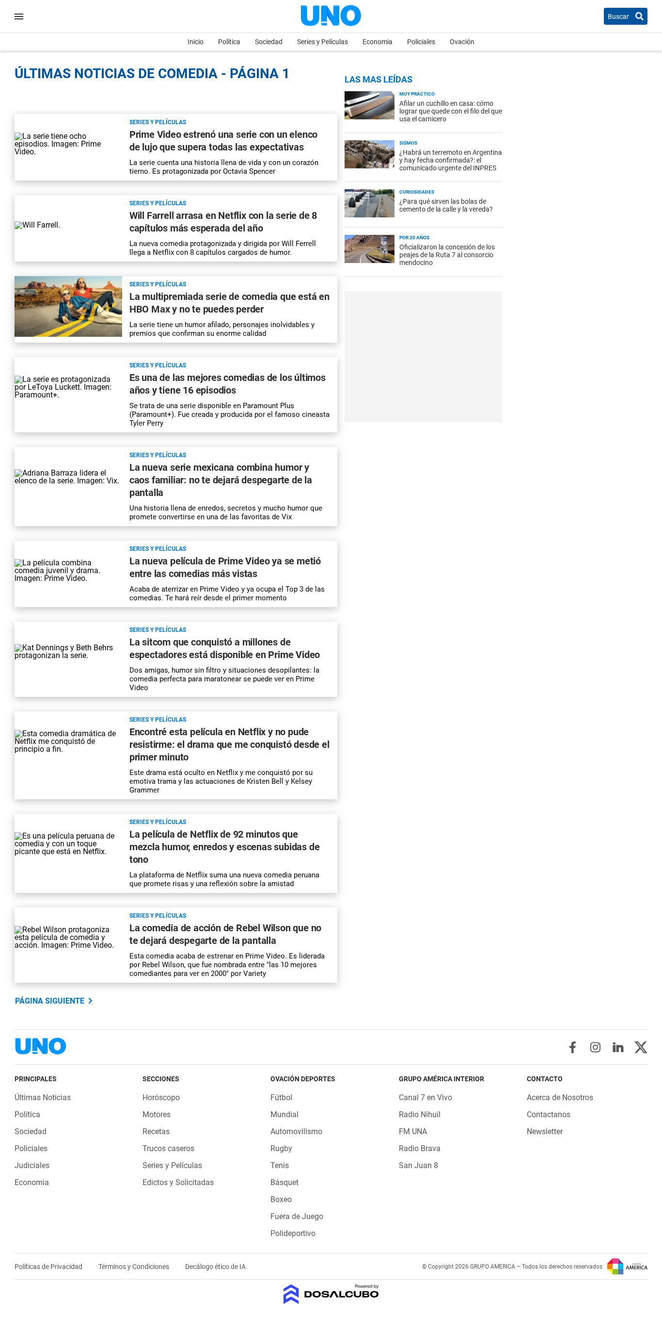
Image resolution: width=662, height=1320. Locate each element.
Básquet (284, 1182)
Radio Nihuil (420, 1114)
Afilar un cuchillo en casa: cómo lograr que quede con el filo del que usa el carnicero (450, 111)
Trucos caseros (168, 1148)
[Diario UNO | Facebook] (572, 1047)
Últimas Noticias (43, 1097)
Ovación (462, 42)
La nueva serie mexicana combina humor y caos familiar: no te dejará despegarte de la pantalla (220, 480)
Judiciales (32, 1165)
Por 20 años (414, 237)
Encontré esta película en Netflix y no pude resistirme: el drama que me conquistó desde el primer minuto (229, 744)
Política (229, 42)
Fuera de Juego (296, 1216)
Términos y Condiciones (134, 1266)
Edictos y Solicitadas (178, 1182)
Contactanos (548, 1114)
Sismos (408, 143)
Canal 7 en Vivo (425, 1097)
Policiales (421, 42)
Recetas (156, 1131)
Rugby (281, 1148)
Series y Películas (322, 42)
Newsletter (545, 1131)
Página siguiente (49, 1001)
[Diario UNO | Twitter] (640, 1047)
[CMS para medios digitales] (331, 1295)
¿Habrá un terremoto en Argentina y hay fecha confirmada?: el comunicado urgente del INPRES (450, 160)
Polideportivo (292, 1233)
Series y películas (157, 122)
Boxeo (281, 1199)
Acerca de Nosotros (560, 1097)
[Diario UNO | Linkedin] (618, 1047)
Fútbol (281, 1097)
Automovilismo (296, 1131)
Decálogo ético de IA (215, 1266)
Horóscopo (161, 1097)
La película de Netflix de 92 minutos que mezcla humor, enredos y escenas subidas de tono (224, 846)
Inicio (196, 42)
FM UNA (413, 1131)
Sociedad (269, 42)
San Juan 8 (418, 1165)
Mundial (284, 1114)
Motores (156, 1114)
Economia (378, 42)
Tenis (279, 1165)
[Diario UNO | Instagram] (595, 1047)
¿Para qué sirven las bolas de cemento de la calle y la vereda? (446, 205)
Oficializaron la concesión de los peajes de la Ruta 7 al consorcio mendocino (447, 254)
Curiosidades (416, 192)
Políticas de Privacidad (49, 1266)
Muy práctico (417, 94)
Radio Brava (420, 1148)
